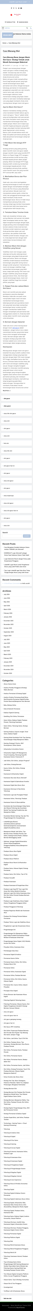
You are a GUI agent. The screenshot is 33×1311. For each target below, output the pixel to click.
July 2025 (7, 639)
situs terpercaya (9, 495)
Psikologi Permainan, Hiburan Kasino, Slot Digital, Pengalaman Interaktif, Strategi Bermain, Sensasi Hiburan (17, 1006)
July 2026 (7, 594)
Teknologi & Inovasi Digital (12, 1148)
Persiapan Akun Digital (11, 991)
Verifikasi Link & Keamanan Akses (14, 1291)
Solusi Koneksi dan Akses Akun (13, 1077)
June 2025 (7, 643)
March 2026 (7, 609)
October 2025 (8, 628)
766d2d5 (7, 65)
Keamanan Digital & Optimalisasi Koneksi (16, 781)
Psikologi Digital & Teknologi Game (14, 1000)
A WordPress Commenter (12, 583)
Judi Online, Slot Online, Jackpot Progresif (16, 760)
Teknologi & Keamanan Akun (12, 1157)
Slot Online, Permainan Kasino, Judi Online (17, 1065)
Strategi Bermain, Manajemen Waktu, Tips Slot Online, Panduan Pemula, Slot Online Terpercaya (16, 1102)
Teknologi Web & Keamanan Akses (14, 1245)
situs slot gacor (8, 481)
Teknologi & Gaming (10, 1144)
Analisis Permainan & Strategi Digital (15, 693)
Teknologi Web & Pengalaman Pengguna (16, 1249)
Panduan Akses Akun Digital (12, 851)
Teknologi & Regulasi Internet (13, 1176)
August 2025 (7, 636)
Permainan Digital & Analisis (12, 954)
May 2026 (7, 602)
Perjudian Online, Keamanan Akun (14, 947)
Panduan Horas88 (9, 878)
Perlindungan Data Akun (11, 951)
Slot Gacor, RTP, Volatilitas (12, 1027)
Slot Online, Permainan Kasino (13, 1056)
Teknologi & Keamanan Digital (13, 1161)
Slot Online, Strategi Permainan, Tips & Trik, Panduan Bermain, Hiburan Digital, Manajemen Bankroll (17, 1071)
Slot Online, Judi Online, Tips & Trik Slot (16, 1038)
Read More (6, 390)
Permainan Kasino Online (11, 958)
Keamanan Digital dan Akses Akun (14, 785)
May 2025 (7, 647)
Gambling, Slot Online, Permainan (14, 716)
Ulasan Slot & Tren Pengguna (12, 1283)
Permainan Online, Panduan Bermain (15, 975)
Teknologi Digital (9, 1189)
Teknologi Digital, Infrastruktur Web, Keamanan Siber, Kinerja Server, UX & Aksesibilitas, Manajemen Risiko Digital (16, 1205)
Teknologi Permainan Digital (12, 1234)
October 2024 (8, 673)
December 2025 (8, 621)
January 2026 (8, 617)
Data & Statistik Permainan (12, 709)
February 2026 (8, 613)
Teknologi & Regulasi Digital (12, 1172)
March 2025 (7, 654)
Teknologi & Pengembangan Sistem (14, 1168)
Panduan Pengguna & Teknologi (13, 907)
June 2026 (7, 598)
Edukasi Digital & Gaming (11, 712)
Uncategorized (8, 1287)
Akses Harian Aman (10, 684)
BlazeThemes (20, 1307)
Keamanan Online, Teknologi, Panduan (15, 798)
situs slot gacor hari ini (11, 510)
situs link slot (8, 451)
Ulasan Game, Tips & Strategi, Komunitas (16, 1280)
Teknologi (7, 1129)
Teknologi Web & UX (10, 1252)
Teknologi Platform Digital (12, 1237)
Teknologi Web (8, 1241)
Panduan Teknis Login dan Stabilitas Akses (17, 922)
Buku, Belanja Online (10, 705)
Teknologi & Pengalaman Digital (13, 1165)
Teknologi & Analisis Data (12, 1133)
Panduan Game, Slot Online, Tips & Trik (15, 874)
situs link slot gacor (10, 413)
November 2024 (8, 669)
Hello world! (26, 583)
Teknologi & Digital (9, 1136)
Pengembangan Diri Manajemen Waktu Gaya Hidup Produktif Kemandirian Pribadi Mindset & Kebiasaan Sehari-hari (16, 935)
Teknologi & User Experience (12, 1180)
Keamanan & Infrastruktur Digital (14, 774)
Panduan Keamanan (10, 881)
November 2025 (8, 624)
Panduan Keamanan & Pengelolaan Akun (16, 885)
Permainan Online (9, 968)
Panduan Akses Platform (11, 859)
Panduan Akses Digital (11, 855)
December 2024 (8, 666)
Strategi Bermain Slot (10, 1088)
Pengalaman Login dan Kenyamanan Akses (17, 926)
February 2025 (8, 658)
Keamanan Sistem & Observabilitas (14, 802)
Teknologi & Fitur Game (11, 1140)
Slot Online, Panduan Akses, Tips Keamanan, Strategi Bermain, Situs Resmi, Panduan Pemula (16, 1044)
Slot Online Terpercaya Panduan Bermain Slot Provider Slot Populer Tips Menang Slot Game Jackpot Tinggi (16, 1033)
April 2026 (7, 605)
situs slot (7, 421)
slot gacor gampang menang (12, 1019)
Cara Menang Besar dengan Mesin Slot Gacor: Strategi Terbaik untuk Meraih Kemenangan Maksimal (16, 59)
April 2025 (7, 651)
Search (5, 532)
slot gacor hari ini (9, 466)
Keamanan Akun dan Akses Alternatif (15, 778)
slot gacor (15, 328)
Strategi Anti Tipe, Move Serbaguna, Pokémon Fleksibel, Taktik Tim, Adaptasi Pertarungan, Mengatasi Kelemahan (16, 1083)
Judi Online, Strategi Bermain (12, 764)
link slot (6, 443)
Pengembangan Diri (10, 929)
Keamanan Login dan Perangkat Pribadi (16, 795)
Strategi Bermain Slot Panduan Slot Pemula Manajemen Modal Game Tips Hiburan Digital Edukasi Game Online (17, 1094)
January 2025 (8, 662)
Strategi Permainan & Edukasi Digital (15, 1113)
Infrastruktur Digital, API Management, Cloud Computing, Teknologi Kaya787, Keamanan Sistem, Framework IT (15, 755)
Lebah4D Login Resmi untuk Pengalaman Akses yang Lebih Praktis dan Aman (14, 2)
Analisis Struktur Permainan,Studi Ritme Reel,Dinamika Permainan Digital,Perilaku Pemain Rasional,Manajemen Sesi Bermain (17, 699)
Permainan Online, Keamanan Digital (15, 971)
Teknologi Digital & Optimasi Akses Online (17, 1199)
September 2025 (9, 632)
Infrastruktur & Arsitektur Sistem (14, 749)
